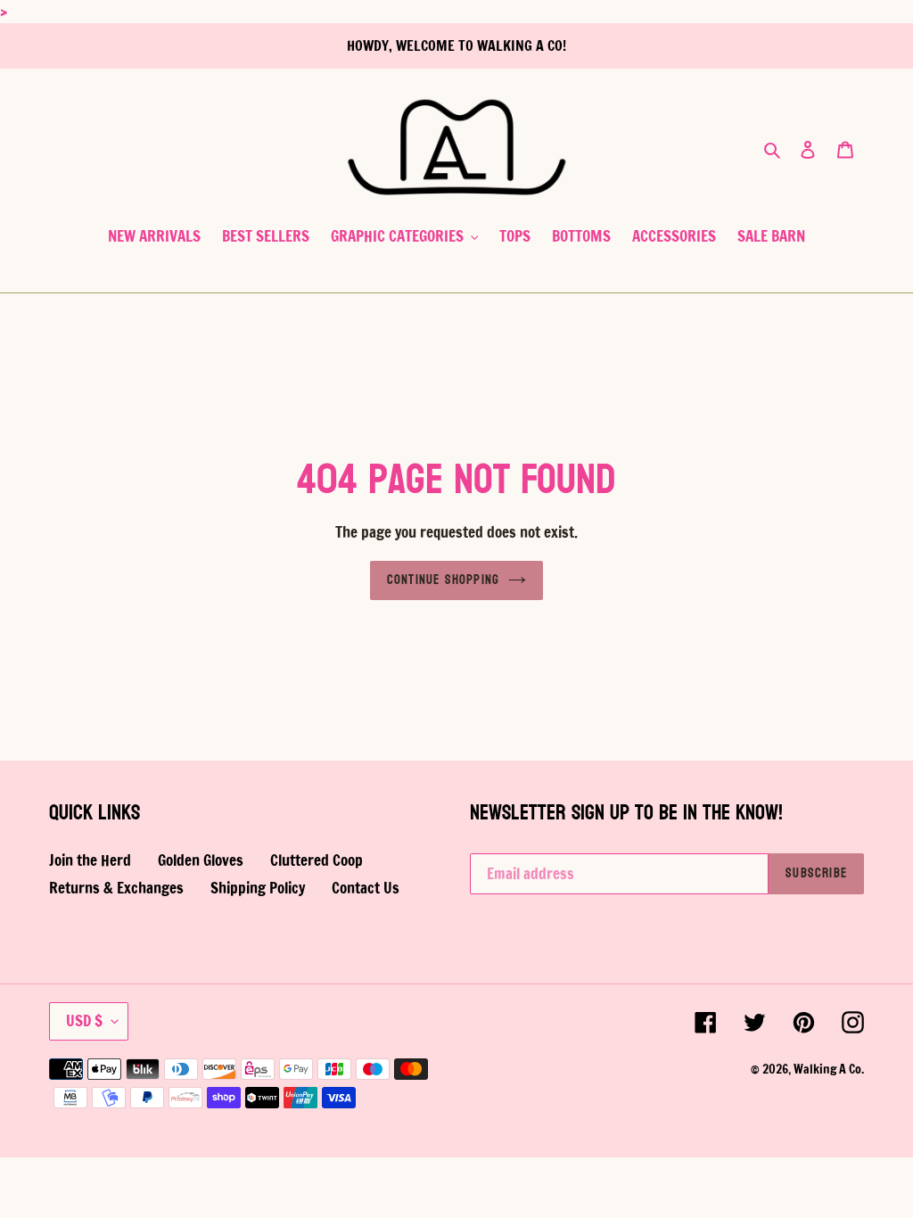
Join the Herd (90, 860)
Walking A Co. (829, 1069)
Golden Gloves (200, 860)
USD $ (84, 1020)
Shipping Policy (257, 887)
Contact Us (365, 887)
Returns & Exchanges (116, 887)
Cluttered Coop (316, 860)
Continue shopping (443, 580)
